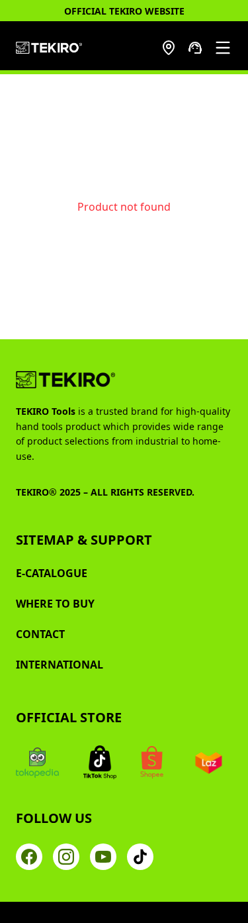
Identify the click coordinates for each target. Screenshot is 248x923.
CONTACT (40, 634)
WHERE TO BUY (55, 603)
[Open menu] (223, 47)
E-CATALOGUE (51, 573)
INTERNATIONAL (59, 664)
